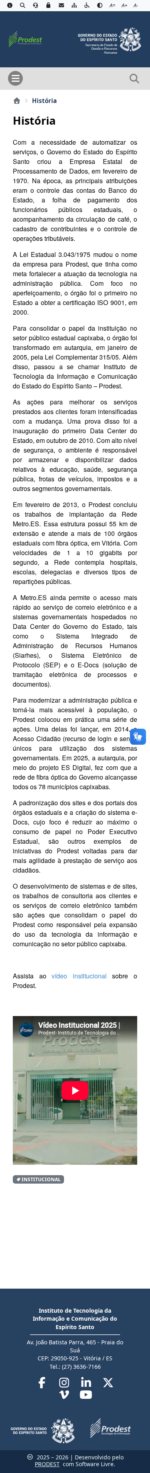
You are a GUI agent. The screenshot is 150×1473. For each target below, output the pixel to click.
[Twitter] (108, 1384)
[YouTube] (86, 1396)
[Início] (17, 100)
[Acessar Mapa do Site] (74, 6)
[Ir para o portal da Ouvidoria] (35, 6)
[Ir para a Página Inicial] (25, 38)
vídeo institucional (76, 975)
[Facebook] (43, 1384)
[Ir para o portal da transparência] (22, 6)
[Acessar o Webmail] (61, 6)
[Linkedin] (87, 1384)
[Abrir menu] (15, 78)
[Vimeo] (65, 1396)
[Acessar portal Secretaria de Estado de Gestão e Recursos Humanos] (109, 38)
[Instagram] (65, 1384)
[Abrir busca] (134, 78)
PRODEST (47, 1464)
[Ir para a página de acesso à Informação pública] (9, 6)
